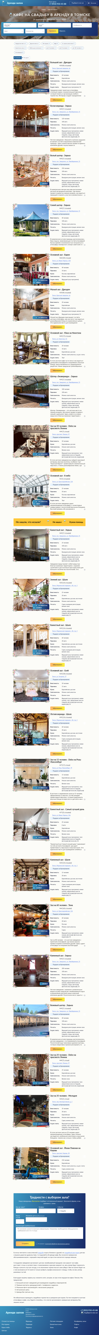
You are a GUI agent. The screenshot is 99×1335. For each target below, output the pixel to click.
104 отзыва (66, 258)
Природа (29, 1324)
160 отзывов (66, 908)
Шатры (4, 1330)
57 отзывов (66, 109)
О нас (27, 1310)
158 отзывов (66, 674)
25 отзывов (66, 812)
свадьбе (41, 1252)
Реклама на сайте (30, 1314)
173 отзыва (66, 336)
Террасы (29, 1327)
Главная (43, 9)
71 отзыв (65, 431)
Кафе (76, 1327)
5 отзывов (66, 479)
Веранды (29, 1321)
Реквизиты (28, 1312)
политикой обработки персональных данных (57, 1243)
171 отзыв (66, 765)
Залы (52, 1327)
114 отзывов (66, 583)
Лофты (76, 1324)
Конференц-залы (80, 1321)
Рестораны (5, 1324)
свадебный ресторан (71, 1252)
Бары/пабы (6, 1327)
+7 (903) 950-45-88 (57, 4)
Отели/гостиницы (8, 1321)
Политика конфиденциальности (34, 1316)
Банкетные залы (56, 1324)
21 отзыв (65, 1099)
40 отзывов (66, 65)
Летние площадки (56, 1321)
